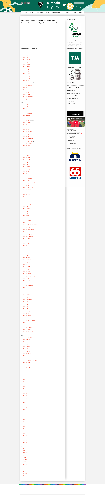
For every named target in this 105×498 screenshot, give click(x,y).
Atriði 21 (25, 409)
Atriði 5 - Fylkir (26, 344)
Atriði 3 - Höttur (26, 297)
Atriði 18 (25, 404)
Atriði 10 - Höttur (26, 218)
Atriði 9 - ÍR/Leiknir (27, 351)
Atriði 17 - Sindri (26, 180)
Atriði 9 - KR (25, 308)
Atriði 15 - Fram (26, 78)
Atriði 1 (24, 374)
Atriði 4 (24, 379)
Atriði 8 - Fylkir (26, 117)
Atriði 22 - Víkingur (27, 189)
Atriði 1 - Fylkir (26, 203)
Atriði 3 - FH (25, 108)
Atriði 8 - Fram (26, 306)
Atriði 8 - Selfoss (26, 66)
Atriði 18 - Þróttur (27, 367)
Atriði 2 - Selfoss (26, 253)
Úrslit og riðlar (39, 12)
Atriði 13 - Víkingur (27, 273)
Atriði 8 (24, 386)
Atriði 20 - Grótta (26, 87)
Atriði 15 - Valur (26, 362)
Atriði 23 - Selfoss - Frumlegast (30, 190)
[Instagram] (28, 3)
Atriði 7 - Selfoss (26, 115)
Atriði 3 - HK (25, 57)
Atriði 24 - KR (26, 192)
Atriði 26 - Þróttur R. (27, 98)
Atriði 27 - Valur (26, 99)
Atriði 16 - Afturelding (27, 131)
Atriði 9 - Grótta (26, 217)
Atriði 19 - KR (26, 136)
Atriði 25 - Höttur (26, 194)
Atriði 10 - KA (26, 120)
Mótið (47, 12)
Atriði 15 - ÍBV (26, 129)
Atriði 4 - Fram (26, 343)
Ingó (24, 450)
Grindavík (25, 459)
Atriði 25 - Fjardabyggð (28, 96)
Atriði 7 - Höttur (26, 262)
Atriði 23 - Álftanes (27, 92)
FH (23, 468)
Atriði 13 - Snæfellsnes (28, 358)
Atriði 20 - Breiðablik (27, 327)
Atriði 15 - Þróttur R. (27, 227)
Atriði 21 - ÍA (25, 89)
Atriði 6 (24, 383)
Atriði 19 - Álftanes (27, 183)
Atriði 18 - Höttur (26, 134)
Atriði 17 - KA (26, 82)
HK (23, 455)
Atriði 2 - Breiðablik (27, 339)
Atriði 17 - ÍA (25, 322)
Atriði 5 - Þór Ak (26, 159)
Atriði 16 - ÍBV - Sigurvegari (29, 320)
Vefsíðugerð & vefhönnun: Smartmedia (27, 496)
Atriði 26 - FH (26, 196)
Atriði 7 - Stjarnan (27, 304)
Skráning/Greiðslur (56, 12)
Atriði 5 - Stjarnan (27, 61)
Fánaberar (25, 448)
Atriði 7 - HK (25, 348)
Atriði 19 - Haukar (27, 283)
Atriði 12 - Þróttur (27, 271)
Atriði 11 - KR (26, 355)
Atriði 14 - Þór (26, 275)
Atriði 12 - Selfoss (27, 357)
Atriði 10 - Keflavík (27, 268)
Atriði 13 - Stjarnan (27, 126)
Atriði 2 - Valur (26, 153)
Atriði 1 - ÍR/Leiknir (27, 294)
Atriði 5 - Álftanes (27, 111)
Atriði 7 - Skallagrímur (27, 162)
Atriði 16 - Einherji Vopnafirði (29, 229)
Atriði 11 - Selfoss (27, 220)
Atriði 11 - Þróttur (27, 311)
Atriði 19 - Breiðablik (27, 234)
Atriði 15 (25, 398)
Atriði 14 (25, 397)
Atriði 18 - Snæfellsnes (28, 83)
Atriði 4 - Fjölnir (26, 157)
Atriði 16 (25, 400)
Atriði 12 (25, 393)
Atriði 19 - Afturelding (27, 85)
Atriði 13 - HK (26, 173)
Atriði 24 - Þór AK (27, 94)
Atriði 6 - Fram (26, 161)
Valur (24, 471)
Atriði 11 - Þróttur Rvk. (28, 169)
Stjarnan (25, 464)
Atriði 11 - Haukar (27, 122)
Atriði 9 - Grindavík (27, 68)
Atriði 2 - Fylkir (26, 55)
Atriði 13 (25, 395)
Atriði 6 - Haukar (26, 62)
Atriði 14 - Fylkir (26, 317)
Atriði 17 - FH (26, 231)
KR (23, 466)
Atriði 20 (25, 407)
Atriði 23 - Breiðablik (27, 143)
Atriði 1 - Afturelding (27, 337)
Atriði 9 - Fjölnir (26, 266)
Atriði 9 (24, 388)
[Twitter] (22, 3)
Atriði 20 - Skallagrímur (28, 138)
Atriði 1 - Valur (26, 104)
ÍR (23, 470)
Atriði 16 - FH (26, 278)
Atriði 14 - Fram (26, 127)
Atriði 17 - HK (26, 133)
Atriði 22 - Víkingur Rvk (28, 141)
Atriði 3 (24, 377)
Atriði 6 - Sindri (26, 303)
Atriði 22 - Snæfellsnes (28, 331)
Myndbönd (74, 12)
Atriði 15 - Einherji (27, 176)
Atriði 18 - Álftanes (27, 233)
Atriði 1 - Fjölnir (26, 54)
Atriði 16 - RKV (26, 80)
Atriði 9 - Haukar (26, 166)
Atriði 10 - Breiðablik (27, 168)
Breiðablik (25, 473)
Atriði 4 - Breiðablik (27, 59)
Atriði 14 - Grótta (26, 175)
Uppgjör (25, 12)
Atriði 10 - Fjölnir (26, 310)
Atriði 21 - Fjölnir (26, 238)
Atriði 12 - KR (26, 222)
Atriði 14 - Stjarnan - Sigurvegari (30, 360)
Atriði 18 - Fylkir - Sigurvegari (29, 182)
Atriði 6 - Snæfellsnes (27, 113)
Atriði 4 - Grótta (26, 257)
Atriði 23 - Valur (26, 241)
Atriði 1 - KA (25, 152)
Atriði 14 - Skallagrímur (28, 76)
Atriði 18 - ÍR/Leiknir (27, 282)
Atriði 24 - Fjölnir (26, 145)
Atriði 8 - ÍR (25, 164)
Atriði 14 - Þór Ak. (27, 225)
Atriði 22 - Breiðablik (27, 289)
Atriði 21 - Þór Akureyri (28, 140)
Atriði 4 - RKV (26, 110)
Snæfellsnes (25, 452)
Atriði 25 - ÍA (25, 245)
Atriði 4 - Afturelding (27, 299)
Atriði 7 (24, 384)
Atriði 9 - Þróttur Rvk (27, 118)
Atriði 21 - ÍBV (26, 287)
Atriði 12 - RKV (26, 171)
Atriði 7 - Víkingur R (27, 64)
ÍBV (23, 475)
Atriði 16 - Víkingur (27, 364)
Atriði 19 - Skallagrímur (28, 325)
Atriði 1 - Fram (26, 252)
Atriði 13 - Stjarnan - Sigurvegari (30, 224)
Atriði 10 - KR (26, 69)
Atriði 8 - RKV (26, 215)
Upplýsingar (66, 12)
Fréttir (31, 12)
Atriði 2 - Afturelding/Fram (28, 204)
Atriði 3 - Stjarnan (27, 155)
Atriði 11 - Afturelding (27, 269)
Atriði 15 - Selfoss (27, 318)
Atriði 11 (25, 391)
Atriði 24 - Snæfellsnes (28, 243)
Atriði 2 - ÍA (25, 106)
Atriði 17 (25, 402)
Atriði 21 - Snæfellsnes (28, 187)
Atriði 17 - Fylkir (26, 280)
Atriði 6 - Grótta (26, 346)
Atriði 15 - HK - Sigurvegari (29, 276)
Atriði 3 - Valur (26, 255)
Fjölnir (24, 457)
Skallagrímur (25, 462)
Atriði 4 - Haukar (26, 208)
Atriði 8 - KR (25, 264)
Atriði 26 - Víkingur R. (27, 247)
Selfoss (24, 461)
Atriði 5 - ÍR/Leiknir (27, 210)
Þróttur (24, 454)
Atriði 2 (24, 375)
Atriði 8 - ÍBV (25, 350)
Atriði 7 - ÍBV (25, 213)
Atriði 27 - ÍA (25, 198)
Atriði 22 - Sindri (26, 240)
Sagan (80, 12)
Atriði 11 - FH (26, 71)
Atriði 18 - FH (26, 324)
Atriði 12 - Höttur (26, 73)
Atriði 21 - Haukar (27, 329)
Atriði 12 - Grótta (26, 313)
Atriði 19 (25, 405)
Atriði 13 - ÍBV (26, 75)
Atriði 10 (25, 390)
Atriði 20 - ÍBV (26, 185)
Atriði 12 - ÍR (25, 124)
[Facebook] (25, 3)
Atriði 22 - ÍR (25, 91)
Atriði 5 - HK (25, 301)
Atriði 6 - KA (25, 211)
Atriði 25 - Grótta (26, 147)
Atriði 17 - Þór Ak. (27, 365)
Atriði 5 (24, 381)
